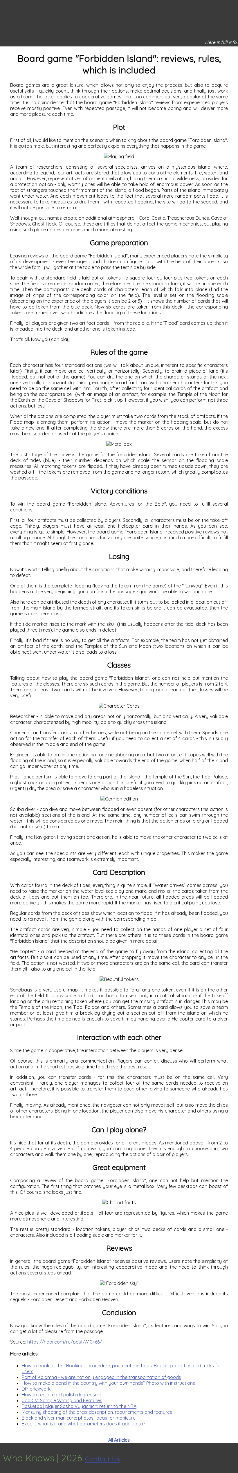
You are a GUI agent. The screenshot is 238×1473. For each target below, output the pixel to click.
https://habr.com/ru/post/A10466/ (64, 1342)
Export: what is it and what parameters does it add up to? (83, 1424)
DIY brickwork (36, 1389)
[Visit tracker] (232, 1458)
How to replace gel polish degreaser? (61, 1395)
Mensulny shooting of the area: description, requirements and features (97, 1412)
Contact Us (102, 1458)
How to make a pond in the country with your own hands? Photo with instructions (108, 1383)
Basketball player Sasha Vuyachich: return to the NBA (79, 1406)
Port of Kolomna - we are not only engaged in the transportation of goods (101, 1377)
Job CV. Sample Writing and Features (62, 1400)
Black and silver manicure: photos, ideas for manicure (79, 1418)
